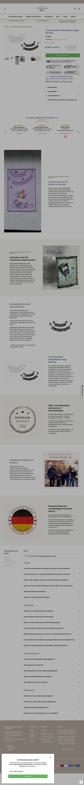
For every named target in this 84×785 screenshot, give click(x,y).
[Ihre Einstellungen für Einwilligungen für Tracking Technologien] (81, 782)
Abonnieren (28, 776)
